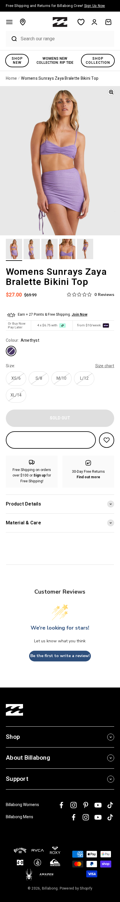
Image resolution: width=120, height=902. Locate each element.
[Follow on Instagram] (73, 805)
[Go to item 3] (49, 250)
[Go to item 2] (32, 250)
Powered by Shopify (76, 888)
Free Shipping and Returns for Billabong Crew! (55, 5)
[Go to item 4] (67, 250)
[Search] (12, 38)
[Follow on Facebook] (61, 805)
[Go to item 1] (14, 250)
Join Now (79, 314)
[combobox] (66, 38)
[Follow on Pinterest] (86, 805)
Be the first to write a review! (60, 656)
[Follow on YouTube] (98, 805)
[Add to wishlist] (106, 440)
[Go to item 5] (85, 250)
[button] (9, 22)
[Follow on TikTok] (110, 805)
